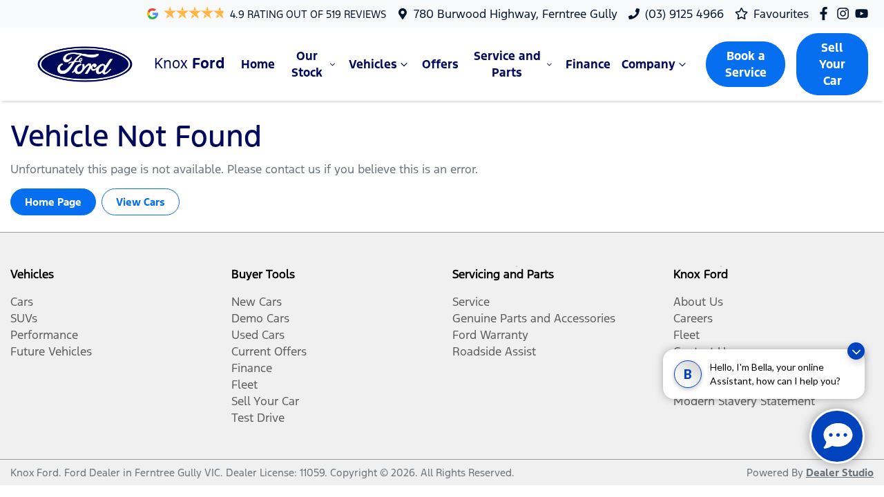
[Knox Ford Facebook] (826, 13)
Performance (44, 334)
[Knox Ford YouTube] (864, 13)
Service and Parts (507, 64)
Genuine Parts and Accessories (533, 318)
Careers (693, 318)
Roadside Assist (494, 351)
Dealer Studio (840, 472)
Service (471, 301)
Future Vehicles (51, 351)
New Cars (256, 301)
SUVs (23, 318)
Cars (21, 301)
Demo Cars (260, 318)
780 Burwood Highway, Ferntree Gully (515, 13)
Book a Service (746, 64)
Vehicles (373, 64)
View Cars (140, 201)
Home (258, 64)
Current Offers (269, 351)
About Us (698, 301)
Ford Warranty (490, 334)
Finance (588, 64)
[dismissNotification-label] (856, 351)
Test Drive (258, 417)
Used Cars (258, 334)
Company (648, 64)
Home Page (53, 201)
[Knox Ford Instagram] (845, 13)
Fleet (244, 384)
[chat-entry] (837, 436)
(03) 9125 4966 (684, 13)
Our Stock (307, 64)
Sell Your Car (832, 64)
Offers (440, 64)
